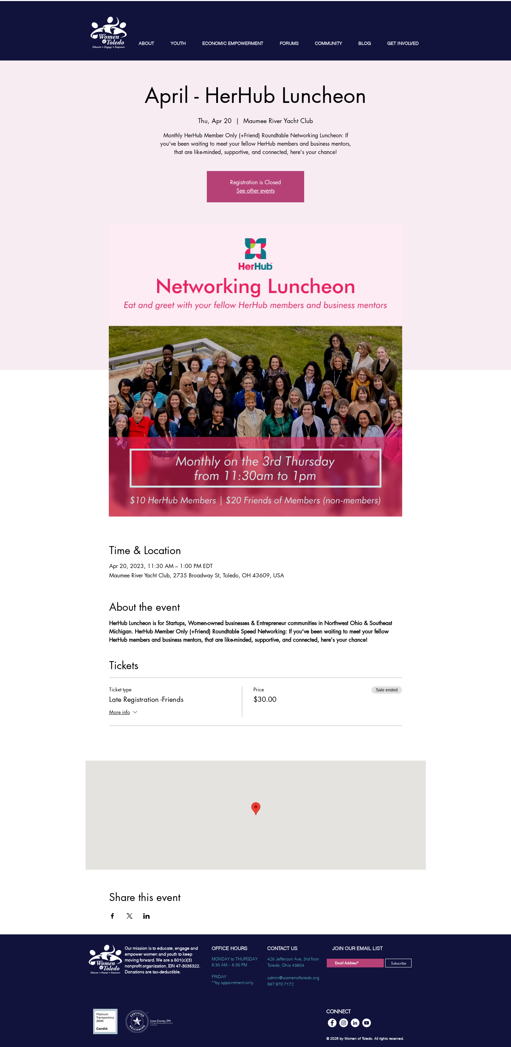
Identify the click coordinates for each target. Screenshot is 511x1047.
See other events (255, 190)
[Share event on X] (129, 916)
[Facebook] (332, 1022)
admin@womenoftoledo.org (293, 977)
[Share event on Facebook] (112, 916)
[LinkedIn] (355, 1022)
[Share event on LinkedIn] (146, 916)
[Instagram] (343, 1022)
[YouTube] (366, 1022)
